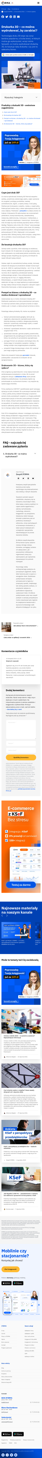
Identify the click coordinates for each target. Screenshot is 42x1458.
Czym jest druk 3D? (10, 112)
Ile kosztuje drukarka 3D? (12, 115)
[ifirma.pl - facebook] (3, 1455)
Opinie (3, 1339)
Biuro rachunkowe (29, 1336)
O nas (2, 1330)
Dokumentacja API (6, 1382)
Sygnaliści (4, 1443)
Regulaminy (4, 1440)
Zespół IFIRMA (8, 11)
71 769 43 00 (35, 1421)
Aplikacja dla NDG (29, 1350)
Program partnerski (6, 1348)
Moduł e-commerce (30, 1348)
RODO (10, 1443)
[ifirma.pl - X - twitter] (7, 1455)
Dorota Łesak (10, 1209)
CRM (26, 1353)
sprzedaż (26, 355)
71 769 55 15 (35, 1402)
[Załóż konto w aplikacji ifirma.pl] (21, 151)
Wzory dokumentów (6, 1376)
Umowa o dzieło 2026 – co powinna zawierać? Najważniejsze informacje (19, 1037)
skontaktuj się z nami (14, 709)
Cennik (3, 1333)
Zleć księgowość (10, 1269)
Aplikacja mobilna (29, 1356)
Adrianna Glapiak (11, 1057)
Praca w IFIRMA (5, 1336)
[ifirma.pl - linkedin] (11, 1455)
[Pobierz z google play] (18, 1283)
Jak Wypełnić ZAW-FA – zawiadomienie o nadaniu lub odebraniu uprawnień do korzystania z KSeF (21, 1194)
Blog (2, 1368)
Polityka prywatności (15, 1440)
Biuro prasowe (5, 1342)
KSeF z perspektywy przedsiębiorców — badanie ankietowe (20, 1147)
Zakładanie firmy (29, 1330)
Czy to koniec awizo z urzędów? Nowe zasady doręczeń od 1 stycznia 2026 (19, 1091)
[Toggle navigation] (38, 3)
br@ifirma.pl (4, 1412)
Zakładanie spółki (29, 1333)
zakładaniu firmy (20, 377)
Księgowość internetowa (31, 1342)
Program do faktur (29, 1345)
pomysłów (23, 211)
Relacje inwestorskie (28, 1440)
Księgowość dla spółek (31, 1339)
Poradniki (3, 1373)
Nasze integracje (5, 1379)
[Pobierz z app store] (6, 1283)
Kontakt (3, 1345)
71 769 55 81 (35, 1412)
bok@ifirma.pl (5, 1402)
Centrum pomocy (6, 1371)
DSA (15, 1443)
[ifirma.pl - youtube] (15, 1455)
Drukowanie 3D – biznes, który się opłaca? (18, 124)
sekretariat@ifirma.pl (7, 1421)
